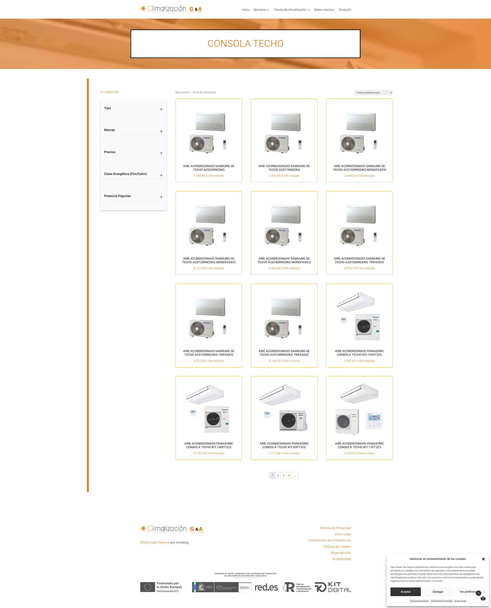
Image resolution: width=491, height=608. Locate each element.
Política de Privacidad (441, 600)
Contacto (345, 9)
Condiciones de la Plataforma (330, 540)
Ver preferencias (470, 592)
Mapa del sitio (341, 552)
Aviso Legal (460, 600)
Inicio (245, 9)
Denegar (438, 592)
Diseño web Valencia (155, 542)
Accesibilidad (341, 559)
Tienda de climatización (290, 9)
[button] (483, 559)
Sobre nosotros (324, 9)
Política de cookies (419, 600)
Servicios (260, 9)
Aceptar (406, 592)
